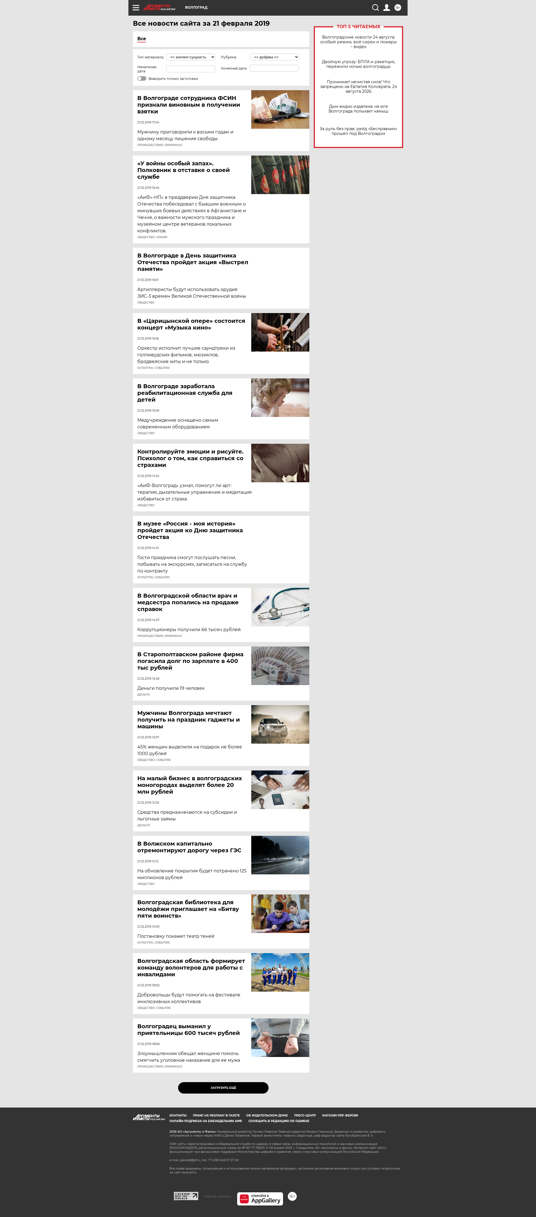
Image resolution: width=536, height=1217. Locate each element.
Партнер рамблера (217, 1196)
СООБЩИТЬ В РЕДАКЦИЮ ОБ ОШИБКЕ (278, 1121)
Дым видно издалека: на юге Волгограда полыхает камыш (358, 109)
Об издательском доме (267, 1115)
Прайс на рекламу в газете (216, 1115)
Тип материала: (150, 57)
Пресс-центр (305, 1115)
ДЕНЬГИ (143, 694)
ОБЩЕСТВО (145, 302)
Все (141, 38)
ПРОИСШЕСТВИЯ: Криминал (159, 145)
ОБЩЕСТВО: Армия (152, 237)
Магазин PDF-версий (340, 1115)
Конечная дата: (234, 68)
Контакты (177, 1115)
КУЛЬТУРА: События (153, 368)
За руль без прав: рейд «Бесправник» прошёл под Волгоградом (358, 131)
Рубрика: (229, 57)
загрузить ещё (223, 1088)
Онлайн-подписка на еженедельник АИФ (205, 1121)
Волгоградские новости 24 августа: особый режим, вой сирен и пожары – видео (358, 42)
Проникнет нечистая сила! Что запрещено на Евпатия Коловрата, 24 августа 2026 (358, 87)
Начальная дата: (146, 69)
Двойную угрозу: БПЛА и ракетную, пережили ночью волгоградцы (358, 64)
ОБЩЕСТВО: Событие (154, 760)
